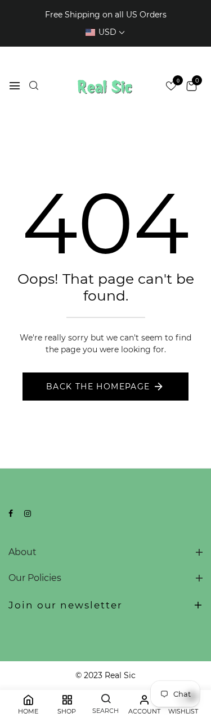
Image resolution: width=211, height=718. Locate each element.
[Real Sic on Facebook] (10, 513)
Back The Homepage (98, 386)
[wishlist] (171, 87)
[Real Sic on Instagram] (27, 513)
